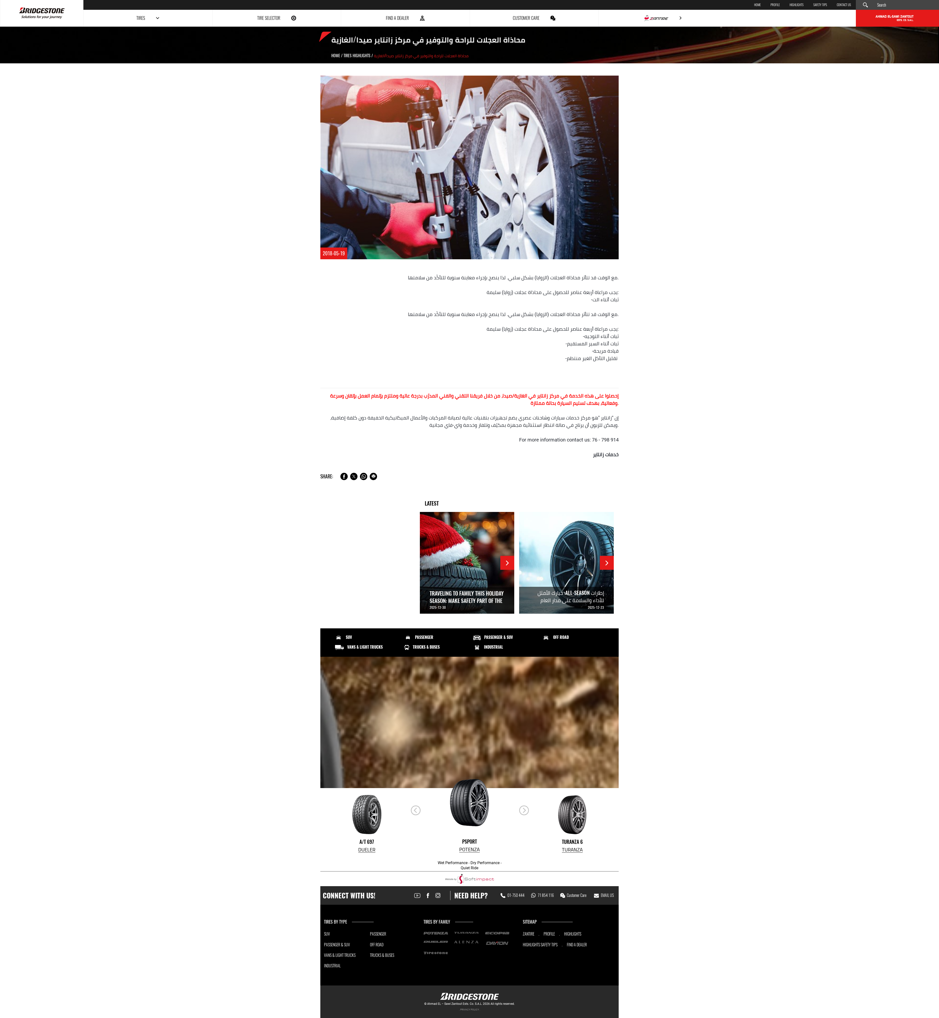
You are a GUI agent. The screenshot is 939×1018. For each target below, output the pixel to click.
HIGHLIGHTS (797, 5)
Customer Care (576, 895)
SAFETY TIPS (549, 945)
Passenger (424, 637)
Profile (775, 5)
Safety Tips (820, 5)
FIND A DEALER (577, 945)
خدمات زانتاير (606, 454)
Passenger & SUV (498, 637)
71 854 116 (546, 895)
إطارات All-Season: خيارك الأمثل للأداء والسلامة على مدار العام (570, 596)
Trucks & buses (426, 647)
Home (757, 5)
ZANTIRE (528, 934)
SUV (349, 637)
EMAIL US (607, 895)
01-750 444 (516, 895)
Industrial (493, 647)
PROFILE (549, 934)
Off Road (561, 637)
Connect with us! (349, 895)
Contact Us (844, 5)
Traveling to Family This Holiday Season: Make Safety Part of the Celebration (467, 601)
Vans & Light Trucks (365, 647)
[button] (524, 810)
